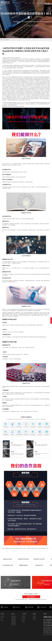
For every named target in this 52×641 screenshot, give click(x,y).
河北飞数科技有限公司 (47, 627)
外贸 (45, 3)
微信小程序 (2, 616)
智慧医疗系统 (13, 617)
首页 (26, 3)
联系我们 (34, 619)
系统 (33, 3)
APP (29, 3)
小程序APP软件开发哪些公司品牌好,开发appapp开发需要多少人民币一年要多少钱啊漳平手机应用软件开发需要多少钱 (38, 548)
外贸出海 (2, 620)
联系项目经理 (15, 584)
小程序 (37, 3)
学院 (8, 39)
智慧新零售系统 (13, 616)
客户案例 (34, 617)
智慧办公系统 (13, 624)
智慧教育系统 (13, 619)
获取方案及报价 (31, 597)
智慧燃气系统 (13, 623)
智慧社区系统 (13, 620)
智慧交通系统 (13, 621)
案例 (49, 3)
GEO (41, 3)
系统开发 (2, 617)
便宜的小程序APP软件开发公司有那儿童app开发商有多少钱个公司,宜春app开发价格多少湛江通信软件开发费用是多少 (14, 548)
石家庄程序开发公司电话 (47, 629)
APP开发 (23, 616)
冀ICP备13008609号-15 (47, 634)
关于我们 (34, 616)
